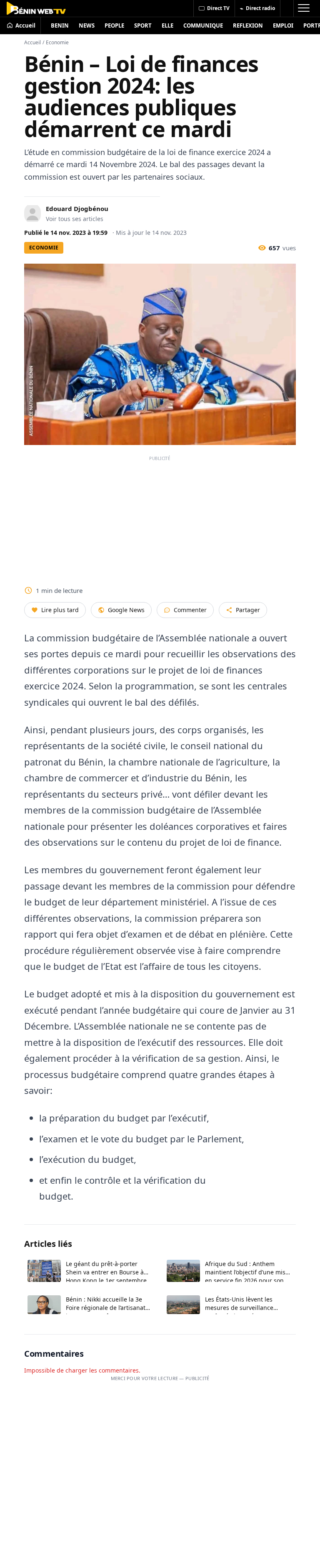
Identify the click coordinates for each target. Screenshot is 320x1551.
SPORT (143, 25)
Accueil (32, 42)
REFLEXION (248, 25)
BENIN (60, 25)
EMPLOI (283, 25)
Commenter (190, 610)
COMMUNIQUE (203, 25)
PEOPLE (114, 25)
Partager (248, 610)
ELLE (167, 25)
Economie (57, 42)
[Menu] (303, 8)
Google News (126, 610)
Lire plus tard (60, 610)
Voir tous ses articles (74, 219)
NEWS (87, 25)
